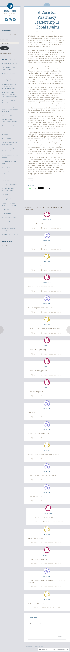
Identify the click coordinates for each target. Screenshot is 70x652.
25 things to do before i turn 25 (10, 234)
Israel (55, 32)
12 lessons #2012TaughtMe (9, 217)
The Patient (5, 134)
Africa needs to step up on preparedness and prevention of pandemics (10, 109)
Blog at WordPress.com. (35, 647)
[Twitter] (6, 20)
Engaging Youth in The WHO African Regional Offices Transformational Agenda (9, 86)
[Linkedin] (14, 20)
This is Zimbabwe (6, 138)
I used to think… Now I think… (9, 184)
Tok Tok (4, 130)
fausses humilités (6, 213)
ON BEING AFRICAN (7, 115)
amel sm (46, 241)
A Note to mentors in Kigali (8, 126)
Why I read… (5, 194)
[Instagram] (10, 20)
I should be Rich (6, 209)
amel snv (47, 220)
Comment (59, 636)
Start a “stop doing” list (7, 167)
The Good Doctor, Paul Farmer (10, 63)
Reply (35, 228)
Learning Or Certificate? (8, 199)
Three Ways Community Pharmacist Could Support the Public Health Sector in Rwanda (10, 94)
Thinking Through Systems (8, 73)
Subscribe (6, 31)
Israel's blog (10, 11)
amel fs (47, 262)
